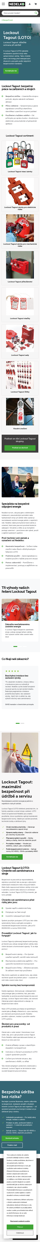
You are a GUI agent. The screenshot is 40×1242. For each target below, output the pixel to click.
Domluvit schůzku (12, 1138)
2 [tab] (20, 646)
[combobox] (20, 13)
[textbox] (20, 13)
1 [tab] (15, 646)
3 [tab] (25, 646)
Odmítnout (20, 1233)
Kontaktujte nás (11, 71)
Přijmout (20, 1227)
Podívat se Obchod (20, 448)
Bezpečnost (8, 20)
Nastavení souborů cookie (20, 1221)
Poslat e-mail (12, 1145)
